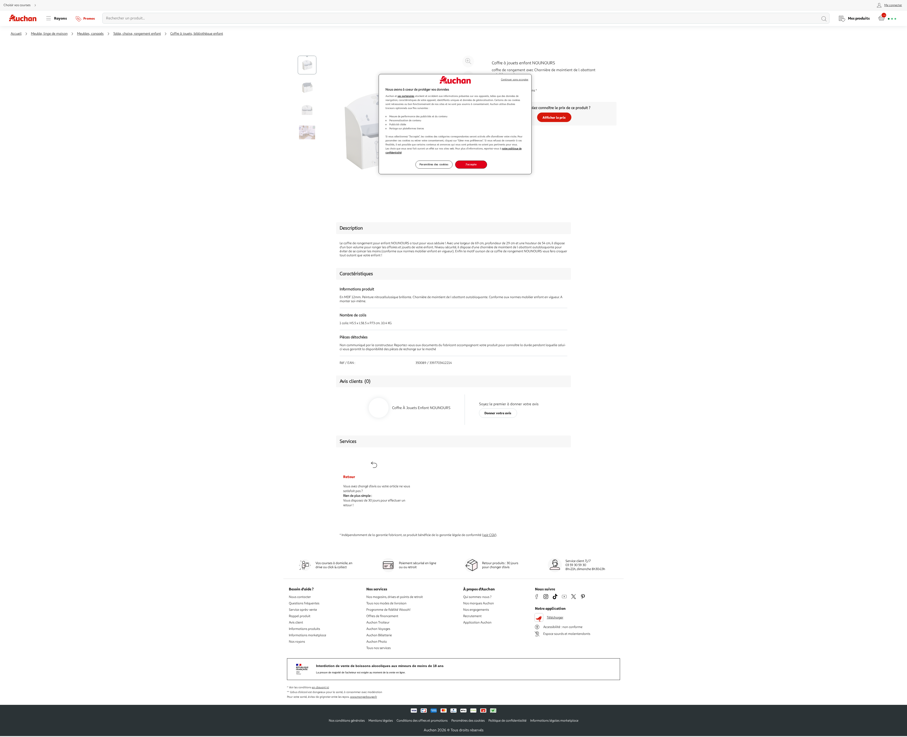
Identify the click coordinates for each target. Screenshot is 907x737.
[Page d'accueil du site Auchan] (24, 18)
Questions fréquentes (304, 603)
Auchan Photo (376, 642)
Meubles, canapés (90, 33)
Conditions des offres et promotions (422, 721)
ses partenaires (406, 96)
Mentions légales (380, 721)
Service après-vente (303, 610)
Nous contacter (300, 597)
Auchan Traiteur (377, 622)
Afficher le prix (554, 117)
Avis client (296, 622)
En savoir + (501, 81)
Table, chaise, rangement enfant (137, 33)
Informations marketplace (307, 635)
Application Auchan (477, 622)
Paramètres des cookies (434, 164)
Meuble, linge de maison (49, 33)
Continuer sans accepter (514, 79)
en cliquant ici (320, 687)
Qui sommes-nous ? (477, 597)
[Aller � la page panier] (887, 18)
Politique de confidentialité (507, 721)
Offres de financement (382, 616)
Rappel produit (299, 616)
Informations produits (304, 629)
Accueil (16, 33)
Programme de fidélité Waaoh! (388, 610)
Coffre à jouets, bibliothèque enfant (196, 33)
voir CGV (489, 535)
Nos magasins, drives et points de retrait (394, 597)
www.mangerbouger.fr (363, 697)
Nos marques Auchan (478, 603)
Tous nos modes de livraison (386, 603)
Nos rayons (297, 642)
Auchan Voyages (378, 629)
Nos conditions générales (347, 721)
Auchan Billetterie (379, 635)
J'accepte (471, 164)
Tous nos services (378, 648)
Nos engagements (476, 610)
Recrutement (472, 616)
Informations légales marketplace (554, 721)
